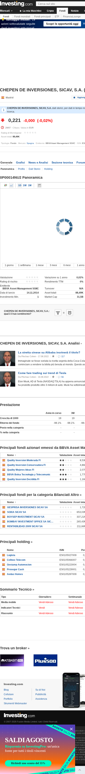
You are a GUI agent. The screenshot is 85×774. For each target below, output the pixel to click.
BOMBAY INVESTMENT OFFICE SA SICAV (30, 521)
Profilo (21, 169)
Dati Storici (34, 169)
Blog (6, 689)
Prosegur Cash (15, 569)
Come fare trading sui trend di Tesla (42, 373)
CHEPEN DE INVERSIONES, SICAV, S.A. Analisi (40, 343)
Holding (48, 169)
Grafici (20, 162)
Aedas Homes (15, 574)
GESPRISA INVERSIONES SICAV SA (27, 507)
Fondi (62, 10)
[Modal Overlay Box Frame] (37, 749)
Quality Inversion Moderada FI (24, 460)
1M (29, 185)
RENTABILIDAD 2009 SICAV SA (25, 526)
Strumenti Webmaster (15, 703)
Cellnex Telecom (16, 560)
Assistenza (41, 699)
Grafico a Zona (11, 185)
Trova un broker (13, 648)
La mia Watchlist (31, 10)
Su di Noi (40, 689)
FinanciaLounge (72, 16)
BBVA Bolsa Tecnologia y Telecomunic (28, 474)
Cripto (50, 10)
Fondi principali (42, 16)
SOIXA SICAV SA (16, 512)
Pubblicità (40, 694)
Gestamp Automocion (19, 564)
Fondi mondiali (22, 16)
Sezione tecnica (62, 162)
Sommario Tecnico (16, 589)
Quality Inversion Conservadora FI (26, 465)
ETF (57, 16)
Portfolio (8, 699)
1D (19, 185)
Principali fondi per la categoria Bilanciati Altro (39, 495)
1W (24, 185)
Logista (11, 555)
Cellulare (9, 694)
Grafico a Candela (6, 185)
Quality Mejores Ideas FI (20, 469)
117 (63, 356)
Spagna (30, 143)
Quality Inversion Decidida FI (23, 479)
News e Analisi (38, 162)
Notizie (75, 10)
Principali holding (15, 542)
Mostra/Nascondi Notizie (39, 185)
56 (62, 377)
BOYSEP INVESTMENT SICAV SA (25, 516)
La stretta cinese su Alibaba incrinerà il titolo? (49, 352)
